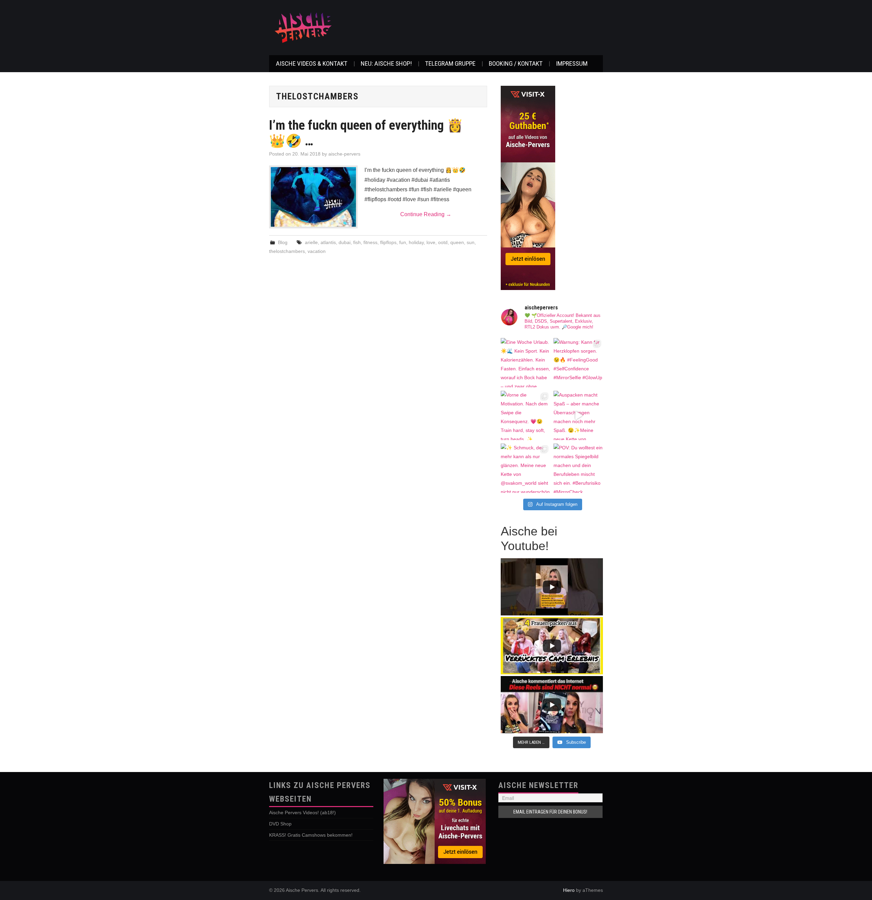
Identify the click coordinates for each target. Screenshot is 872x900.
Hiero (569, 890)
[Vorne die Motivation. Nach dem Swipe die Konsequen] (525, 415)
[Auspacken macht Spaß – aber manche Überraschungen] (578, 415)
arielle (311, 242)
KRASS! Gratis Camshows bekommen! (311, 835)
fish (357, 242)
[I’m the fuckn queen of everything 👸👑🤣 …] (313, 197)
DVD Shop (280, 823)
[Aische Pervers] (303, 27)
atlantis (328, 242)
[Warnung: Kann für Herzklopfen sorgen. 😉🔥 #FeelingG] (578, 362)
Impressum (572, 63)
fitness (370, 242)
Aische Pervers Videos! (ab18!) (302, 812)
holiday (416, 242)
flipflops (388, 242)
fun (402, 242)
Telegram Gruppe (450, 63)
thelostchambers (287, 251)
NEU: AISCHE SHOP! (386, 63)
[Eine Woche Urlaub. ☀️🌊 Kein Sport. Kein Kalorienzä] (525, 362)
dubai (345, 242)
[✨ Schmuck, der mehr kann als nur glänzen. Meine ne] (525, 468)
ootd (443, 242)
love (430, 242)
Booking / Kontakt (516, 63)
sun (470, 242)
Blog (282, 242)
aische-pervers (344, 154)
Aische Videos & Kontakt (311, 63)
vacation (317, 251)
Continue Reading (425, 214)
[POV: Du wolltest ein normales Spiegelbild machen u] (578, 468)
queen (457, 242)
